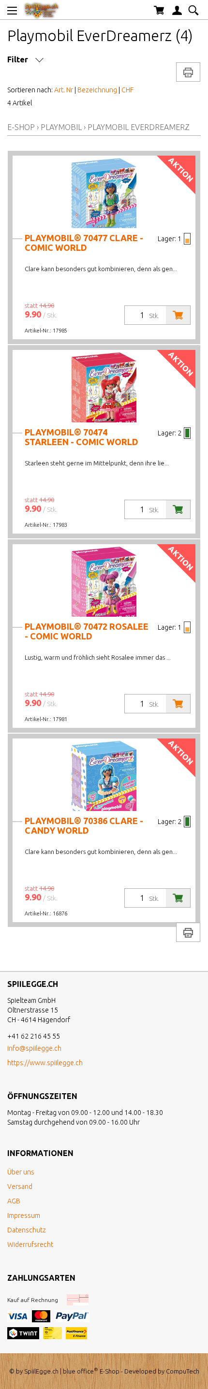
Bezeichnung (97, 90)
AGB (13, 1201)
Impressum (23, 1215)
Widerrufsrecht (30, 1244)
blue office (80, 1371)
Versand (19, 1186)
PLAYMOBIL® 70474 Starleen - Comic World (81, 437)
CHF (127, 90)
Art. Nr (63, 90)
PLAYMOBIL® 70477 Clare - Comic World (84, 242)
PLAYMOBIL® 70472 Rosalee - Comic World (87, 631)
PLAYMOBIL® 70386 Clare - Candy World (84, 825)
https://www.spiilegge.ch (45, 1063)
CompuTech (182, 1371)
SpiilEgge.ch (41, 1371)
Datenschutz (26, 1230)
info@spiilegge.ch (34, 1048)
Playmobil (61, 127)
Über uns (20, 1172)
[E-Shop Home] (41, 9)
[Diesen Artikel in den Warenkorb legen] (178, 315)
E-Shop (21, 127)
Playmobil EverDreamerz (139, 127)
